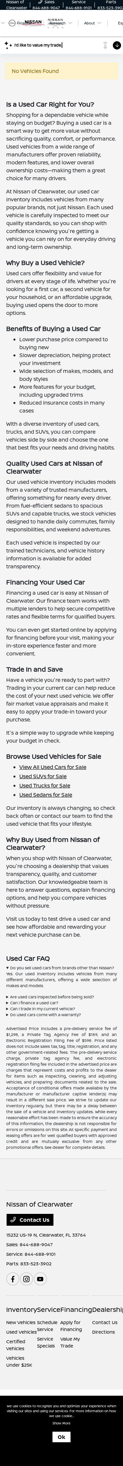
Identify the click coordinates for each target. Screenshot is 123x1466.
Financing (76, 1309)
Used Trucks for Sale (44, 785)
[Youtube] (40, 1278)
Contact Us (34, 1219)
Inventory (21, 1309)
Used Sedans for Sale (45, 794)
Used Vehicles (21, 1332)
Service (48, 1309)
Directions (103, 1332)
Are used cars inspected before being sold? (52, 997)
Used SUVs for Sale (43, 776)
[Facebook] (12, 1278)
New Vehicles (20, 1322)
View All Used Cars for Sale (52, 767)
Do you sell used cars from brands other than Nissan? (62, 968)
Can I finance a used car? (34, 1003)
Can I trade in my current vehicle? (42, 1009)
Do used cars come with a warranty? (45, 1014)
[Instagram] (26, 1278)
